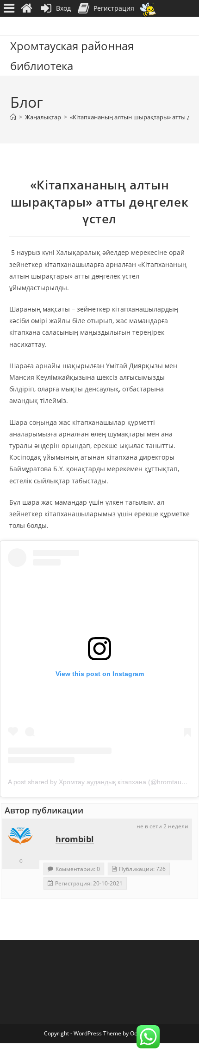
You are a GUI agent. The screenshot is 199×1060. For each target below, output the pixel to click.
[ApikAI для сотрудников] (148, 8)
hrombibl (75, 839)
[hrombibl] (21, 837)
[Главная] (13, 117)
